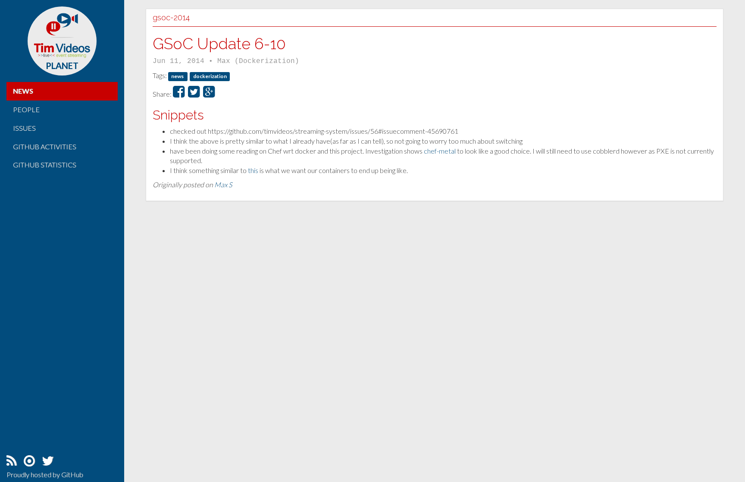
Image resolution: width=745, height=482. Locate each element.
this (253, 170)
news (178, 76)
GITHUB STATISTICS (44, 165)
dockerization (210, 76)
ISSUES (24, 128)
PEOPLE (26, 109)
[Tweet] (194, 94)
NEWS (23, 91)
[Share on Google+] (209, 94)
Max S (223, 184)
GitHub (72, 474)
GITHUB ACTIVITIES (44, 146)
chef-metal (440, 151)
